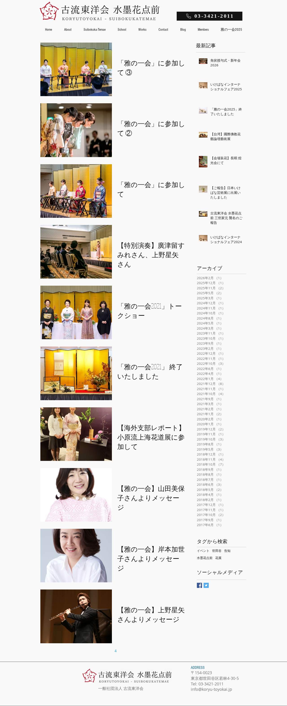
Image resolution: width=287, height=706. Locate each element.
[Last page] (153, 651)
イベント (203, 550)
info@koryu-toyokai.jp (211, 689)
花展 (218, 558)
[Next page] (144, 651)
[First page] (78, 651)
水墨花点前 (205, 558)
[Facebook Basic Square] (199, 585)
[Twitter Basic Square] (206, 585)
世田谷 (217, 550)
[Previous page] (87, 651)
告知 (227, 550)
